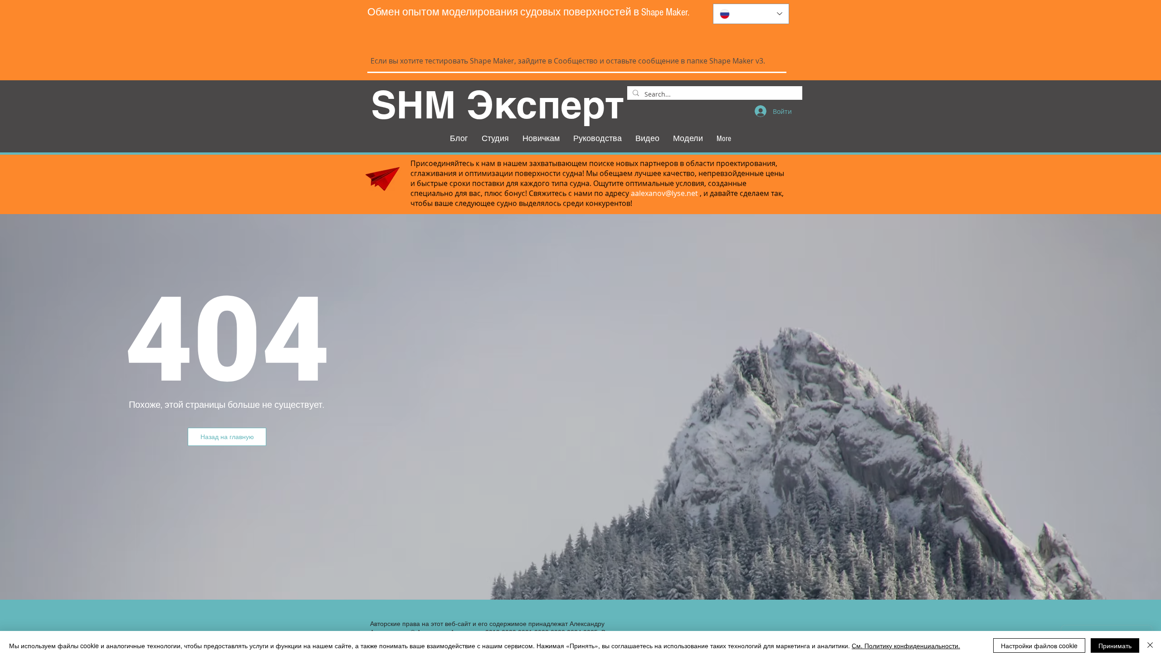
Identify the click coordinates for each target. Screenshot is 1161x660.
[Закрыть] (1150, 645)
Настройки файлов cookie (1039, 645)
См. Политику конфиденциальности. (906, 645)
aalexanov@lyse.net (664, 193)
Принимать (1115, 645)
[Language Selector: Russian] (751, 14)
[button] (227, 437)
